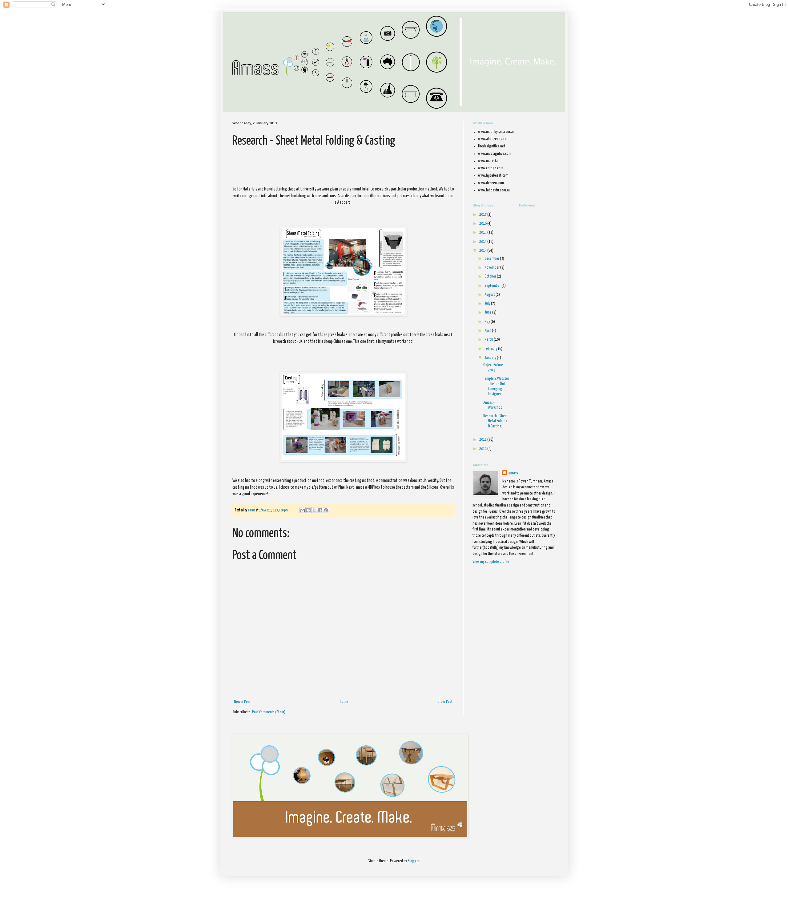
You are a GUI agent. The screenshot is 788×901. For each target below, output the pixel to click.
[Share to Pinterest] (326, 510)
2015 (483, 232)
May (487, 322)
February (491, 349)
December (492, 259)
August (490, 295)
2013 (483, 251)
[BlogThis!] (308, 510)
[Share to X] (314, 510)
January (490, 358)
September (492, 286)
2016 (483, 224)
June (488, 312)
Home (344, 702)
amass (513, 473)
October (490, 276)
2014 (483, 242)
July (487, 304)
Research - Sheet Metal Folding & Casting (495, 421)
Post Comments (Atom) (268, 712)
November (492, 268)
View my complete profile (490, 562)
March (489, 340)
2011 (483, 449)
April (488, 331)
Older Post (444, 702)
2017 (483, 215)
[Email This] (303, 510)
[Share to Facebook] (320, 510)
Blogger (413, 861)
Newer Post (242, 702)
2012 (483, 440)
